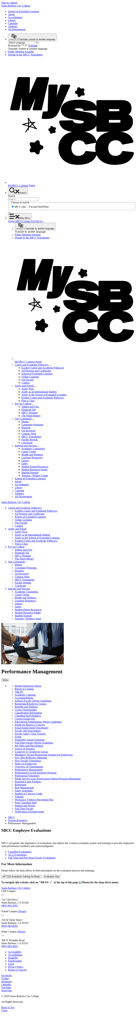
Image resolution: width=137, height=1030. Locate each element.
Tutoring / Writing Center (34, 475)
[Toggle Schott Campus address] (2, 915)
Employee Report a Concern (30, 724)
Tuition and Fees (30, 406)
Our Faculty (27, 379)
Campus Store (28, 433)
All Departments (16, 29)
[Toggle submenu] (49, 365)
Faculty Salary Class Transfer (30, 733)
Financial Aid (28, 409)
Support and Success (26, 445)
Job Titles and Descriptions (29, 745)
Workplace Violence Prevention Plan (34, 799)
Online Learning (30, 376)
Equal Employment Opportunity (32, 727)
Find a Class (27, 400)
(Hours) (22, 911)
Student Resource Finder (34, 469)
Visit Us (38, 221)
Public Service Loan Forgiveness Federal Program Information (48, 778)
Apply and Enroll (24, 385)
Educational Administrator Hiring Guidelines (38, 721)
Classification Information (28, 712)
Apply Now (27, 388)
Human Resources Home (28, 685)
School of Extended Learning (23, 11)
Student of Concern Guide (28, 793)
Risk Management (24, 787)
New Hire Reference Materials (31, 757)
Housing (25, 427)
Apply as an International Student (39, 391)
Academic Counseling (33, 448)
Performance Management (28, 769)
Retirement (20, 784)
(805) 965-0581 (9, 905)
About (11, 14)
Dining (25, 421)
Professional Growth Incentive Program (35, 772)
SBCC (11, 817)
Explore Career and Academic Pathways (42, 367)
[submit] (9, 212)
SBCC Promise (29, 412)
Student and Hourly (25, 805)
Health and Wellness (32, 454)
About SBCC (15, 221)
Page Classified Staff (26, 802)
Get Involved (28, 430)
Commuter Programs (32, 424)
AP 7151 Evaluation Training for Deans (21, 876)
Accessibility (15, 951)
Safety (24, 463)
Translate (33, 45)
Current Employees (25, 718)
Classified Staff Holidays (28, 715)
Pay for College (23, 403)
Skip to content (9, 2)
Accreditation (15, 17)
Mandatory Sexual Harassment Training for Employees (44, 754)
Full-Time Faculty (24, 808)
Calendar (13, 23)
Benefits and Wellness (26, 706)
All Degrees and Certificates (36, 370)
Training (19, 796)
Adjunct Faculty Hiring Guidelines (33, 700)
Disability (13, 957)
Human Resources (17, 820)
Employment (15, 960)
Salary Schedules (24, 790)
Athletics (12, 26)
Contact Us (28, 221)
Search (11, 195)
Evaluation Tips (51, 876)
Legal (11, 963)
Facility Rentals (29, 439)
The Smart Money (31, 415)
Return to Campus (24, 688)
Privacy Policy (15, 966)
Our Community (23, 418)
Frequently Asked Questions (30, 739)
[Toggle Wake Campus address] (2, 935)
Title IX (19, 691)
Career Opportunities (26, 709)
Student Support (29, 472)
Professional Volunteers (27, 775)
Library (12, 20)
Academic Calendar (25, 694)
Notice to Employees (26, 763)
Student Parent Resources (34, 466)
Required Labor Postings (28, 781)
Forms (18, 736)
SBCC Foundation (31, 436)
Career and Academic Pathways (31, 364)
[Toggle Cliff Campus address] (2, 894)
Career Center (28, 451)
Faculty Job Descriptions (28, 730)
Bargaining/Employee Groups (30, 703)
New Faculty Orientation (28, 760)
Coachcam (27, 442)
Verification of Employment (29, 811)
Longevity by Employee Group (31, 751)
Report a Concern (17, 969)
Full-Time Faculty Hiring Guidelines (34, 742)
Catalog (25, 382)
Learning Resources (31, 457)
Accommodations (24, 697)
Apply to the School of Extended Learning (43, 394)
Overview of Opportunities (29, 766)
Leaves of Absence (25, 748)
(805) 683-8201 (9, 926)
